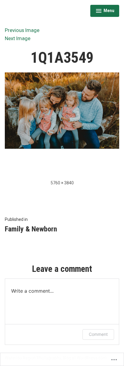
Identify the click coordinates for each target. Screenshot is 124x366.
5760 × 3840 (62, 182)
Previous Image (22, 30)
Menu (105, 11)
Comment (98, 334)
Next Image (17, 38)
